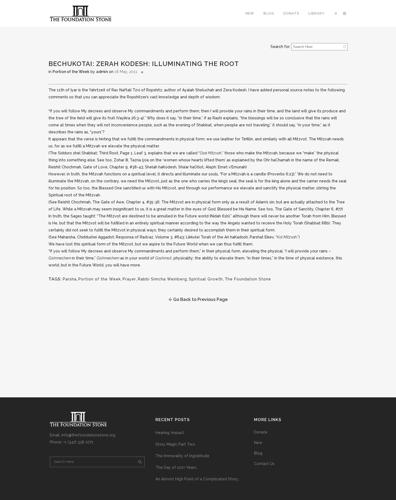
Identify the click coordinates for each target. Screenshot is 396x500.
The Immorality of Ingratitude (182, 456)
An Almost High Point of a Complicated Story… (197, 479)
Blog (258, 453)
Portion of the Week (71, 72)
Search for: (280, 46)
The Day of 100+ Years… (176, 467)
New (258, 442)
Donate (261, 432)
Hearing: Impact (169, 432)
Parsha (70, 279)
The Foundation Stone (248, 279)
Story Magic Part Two (175, 444)
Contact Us (264, 463)
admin (102, 72)
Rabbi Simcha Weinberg (162, 279)
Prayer (129, 279)
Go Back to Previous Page (200, 299)
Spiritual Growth (206, 279)
